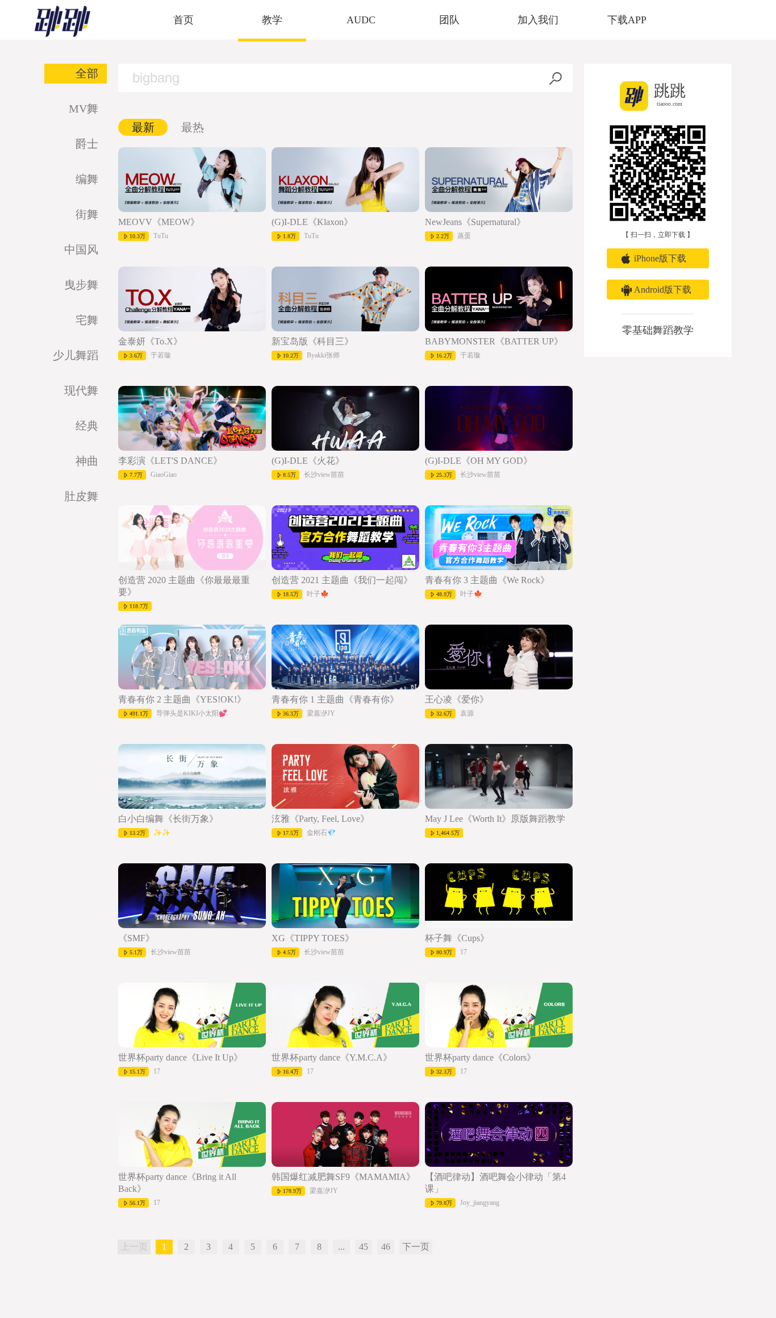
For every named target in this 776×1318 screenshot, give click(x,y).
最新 (143, 127)
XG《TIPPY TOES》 (313, 938)
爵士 (87, 144)
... (341, 1247)
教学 (272, 20)
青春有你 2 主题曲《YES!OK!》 (182, 699)
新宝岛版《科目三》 (312, 341)
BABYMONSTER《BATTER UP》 (494, 341)
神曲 (87, 461)
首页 (183, 20)
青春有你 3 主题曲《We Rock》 (487, 580)
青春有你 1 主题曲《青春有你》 (335, 699)
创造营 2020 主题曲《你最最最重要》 (184, 586)
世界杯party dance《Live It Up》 (180, 1057)
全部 (87, 73)
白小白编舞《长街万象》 (168, 819)
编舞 (87, 179)
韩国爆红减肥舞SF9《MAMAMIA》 (343, 1177)
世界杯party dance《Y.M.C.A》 (332, 1057)
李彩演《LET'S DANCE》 (170, 460)
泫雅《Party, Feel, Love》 (320, 819)
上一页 (134, 1247)
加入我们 (538, 20)
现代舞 (81, 390)
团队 (449, 20)
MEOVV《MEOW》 (158, 222)
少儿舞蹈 (75, 355)
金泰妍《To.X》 (150, 341)
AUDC (361, 20)
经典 (87, 425)
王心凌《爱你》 (457, 699)
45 (363, 1247)
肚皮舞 (81, 496)
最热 (192, 127)
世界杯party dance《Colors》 (480, 1057)
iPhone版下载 (660, 258)
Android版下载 (662, 289)
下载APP (626, 20)
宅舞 (87, 320)
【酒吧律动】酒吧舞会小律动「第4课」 (495, 1183)
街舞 (87, 214)
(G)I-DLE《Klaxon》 (312, 222)
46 (385, 1247)
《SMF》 (136, 938)
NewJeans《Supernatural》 (475, 222)
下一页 (415, 1247)
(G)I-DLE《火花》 (308, 460)
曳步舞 (81, 284)
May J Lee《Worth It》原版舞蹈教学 (495, 819)
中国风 (81, 249)
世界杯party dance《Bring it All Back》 (177, 1183)
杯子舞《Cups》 (457, 938)
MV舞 (83, 108)
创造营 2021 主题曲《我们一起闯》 (342, 580)
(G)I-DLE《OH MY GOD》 (478, 460)
